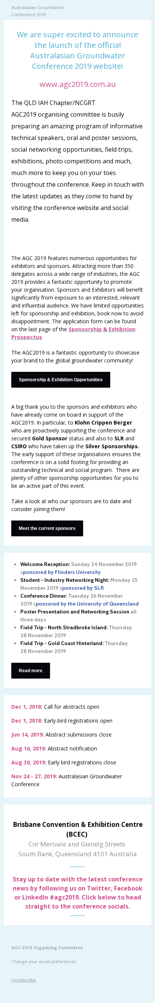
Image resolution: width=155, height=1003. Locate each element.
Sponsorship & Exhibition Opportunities (61, 379)
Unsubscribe (23, 980)
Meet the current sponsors (47, 528)
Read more (31, 670)
